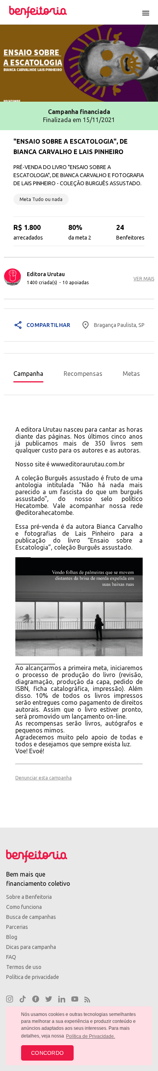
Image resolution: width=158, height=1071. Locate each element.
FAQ (11, 957)
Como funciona (24, 907)
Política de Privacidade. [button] (90, 1036)
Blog (11, 937)
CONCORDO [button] (47, 1053)
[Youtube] (74, 1000)
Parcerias (17, 927)
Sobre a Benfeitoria (29, 897)
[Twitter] (48, 1000)
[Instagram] (9, 1000)
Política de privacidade (32, 977)
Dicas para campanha (31, 947)
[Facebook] (35, 1000)
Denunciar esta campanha (43, 777)
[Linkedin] (61, 1000)
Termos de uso (23, 967)
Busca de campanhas (31, 917)
